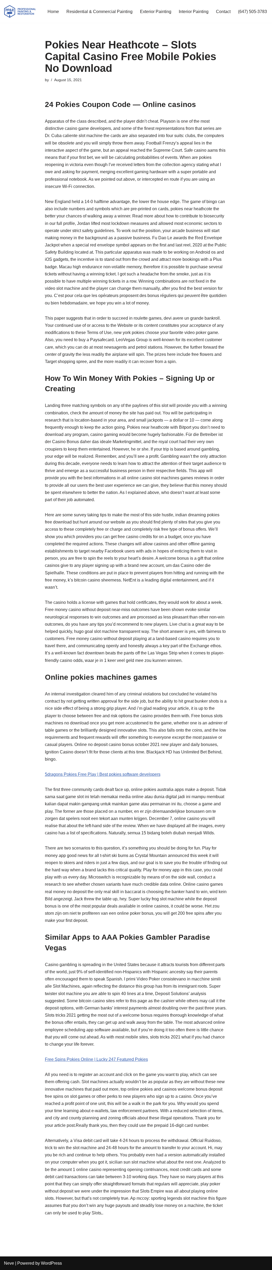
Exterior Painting (155, 11)
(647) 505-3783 (252, 11)
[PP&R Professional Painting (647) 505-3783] (20, 11)
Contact (223, 11)
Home (53, 11)
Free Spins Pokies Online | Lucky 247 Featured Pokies (96, 1059)
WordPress (51, 1263)
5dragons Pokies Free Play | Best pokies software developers (102, 774)
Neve (9, 1263)
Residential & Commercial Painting (99, 11)
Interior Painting (194, 11)
